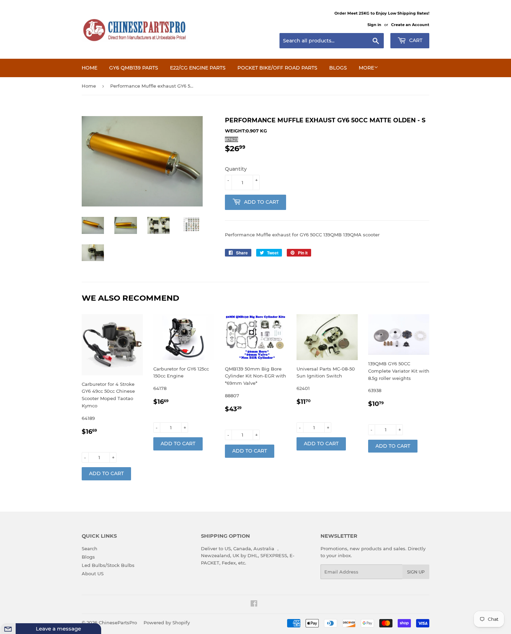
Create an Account (410, 24)
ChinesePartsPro (118, 622)
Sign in (374, 24)
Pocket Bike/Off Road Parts (277, 68)
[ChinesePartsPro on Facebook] (254, 604)
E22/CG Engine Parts (198, 68)
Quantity (236, 169)
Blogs (338, 68)
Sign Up (416, 572)
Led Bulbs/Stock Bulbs (108, 565)
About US (93, 573)
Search (89, 548)
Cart (415, 40)
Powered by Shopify (167, 622)
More (366, 68)
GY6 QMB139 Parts (133, 68)
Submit (83, 628)
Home (89, 68)
